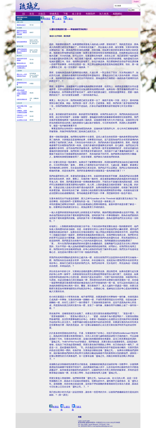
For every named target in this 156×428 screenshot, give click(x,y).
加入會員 (104, 13)
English (136, 1)
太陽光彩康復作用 (22, 99)
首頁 (31, 13)
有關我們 (90, 13)
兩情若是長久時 (21, 63)
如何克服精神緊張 (22, 41)
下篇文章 (68, 20)
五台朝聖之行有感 (22, 120)
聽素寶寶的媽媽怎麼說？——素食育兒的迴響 (22, 32)
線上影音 (76, 13)
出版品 (41, 13)
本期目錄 (45, 20)
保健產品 (54, 13)
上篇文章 (57, 20)
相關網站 (117, 13)
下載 (65, 13)
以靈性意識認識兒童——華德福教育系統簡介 (22, 51)
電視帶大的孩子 (21, 25)
